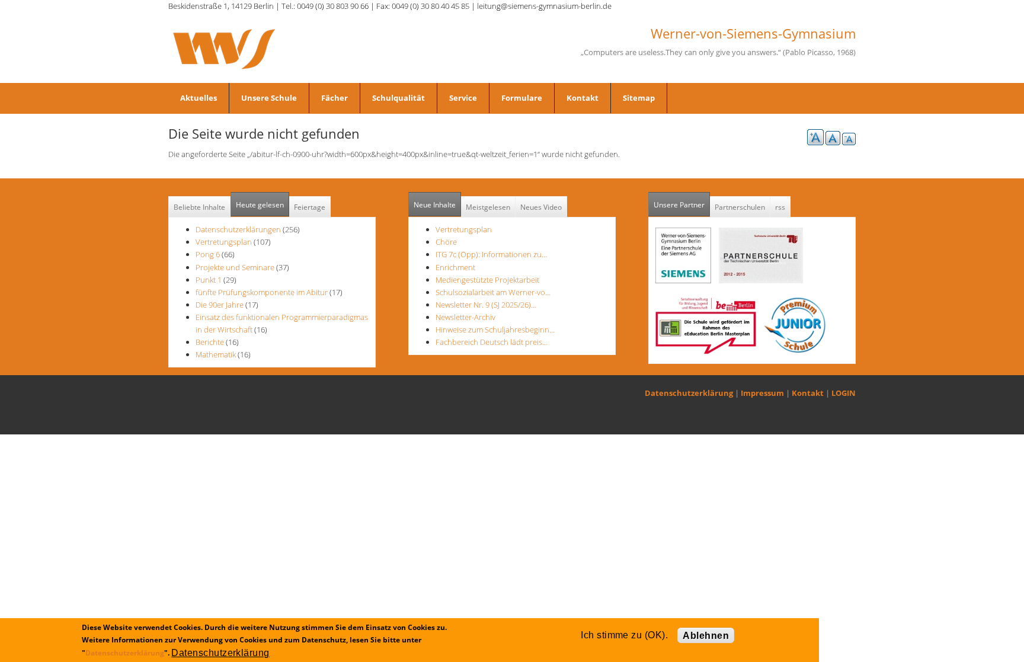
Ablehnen (706, 636)
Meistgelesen (488, 207)
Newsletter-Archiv (465, 317)
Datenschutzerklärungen (238, 229)
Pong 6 (208, 254)
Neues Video (541, 207)
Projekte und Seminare (235, 267)
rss (780, 207)
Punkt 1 (209, 279)
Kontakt (583, 97)
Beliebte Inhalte (199, 207)
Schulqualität (398, 97)
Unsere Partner (682, 205)
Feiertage (309, 207)
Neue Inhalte (435, 205)
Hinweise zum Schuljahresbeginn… (495, 329)
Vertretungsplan (224, 241)
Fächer (334, 97)
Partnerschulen (740, 207)
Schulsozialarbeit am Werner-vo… (493, 292)
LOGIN (843, 393)
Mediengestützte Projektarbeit (487, 279)
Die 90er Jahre (220, 304)
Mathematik (216, 354)
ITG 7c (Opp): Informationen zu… (491, 254)
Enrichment (455, 267)
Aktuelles (198, 97)
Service (463, 97)
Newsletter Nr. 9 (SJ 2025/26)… (486, 304)
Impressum (762, 393)
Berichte (210, 342)
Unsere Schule (269, 97)
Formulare (521, 97)
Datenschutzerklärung (689, 393)
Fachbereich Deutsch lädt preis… (492, 342)
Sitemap (639, 97)
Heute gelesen (260, 205)
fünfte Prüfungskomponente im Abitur (262, 292)
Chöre (446, 241)
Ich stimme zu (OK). (624, 635)
